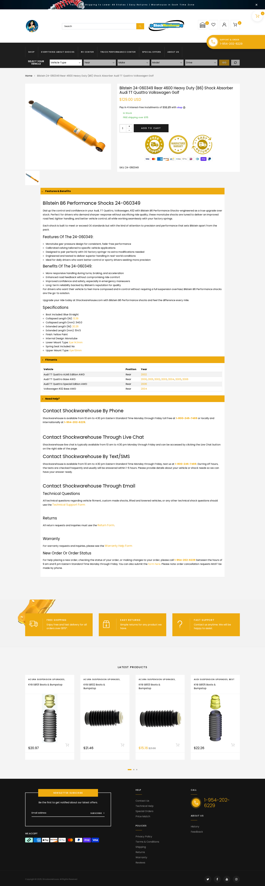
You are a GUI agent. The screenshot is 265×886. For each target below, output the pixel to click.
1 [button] (129, 769)
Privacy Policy (144, 836)
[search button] (140, 26)
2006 (185, 379)
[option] (68, 127)
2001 (150, 379)
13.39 (75, 318)
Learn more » (76, 628)
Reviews (140, 862)
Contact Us (142, 801)
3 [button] (136, 769)
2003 (164, 379)
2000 (144, 379)
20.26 (75, 326)
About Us (173, 51)
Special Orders (144, 811)
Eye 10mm (75, 350)
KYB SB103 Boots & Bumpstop (149, 686)
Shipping (141, 847)
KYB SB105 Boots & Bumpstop (205, 686)
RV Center (87, 51)
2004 (171, 379)
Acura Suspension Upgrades (46, 679)
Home (28, 75)
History (195, 826)
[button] (203, 25)
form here (154, 564)
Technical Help (145, 806)
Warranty (141, 857)
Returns (140, 852)
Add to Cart (151, 128)
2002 (144, 374)
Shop (31, 51)
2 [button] (133, 769)
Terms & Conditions (147, 841)
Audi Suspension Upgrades (211, 679)
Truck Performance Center (118, 51)
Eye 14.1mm (76, 342)
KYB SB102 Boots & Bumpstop (94, 686)
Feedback (197, 832)
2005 (178, 379)
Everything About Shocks (57, 51)
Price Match (143, 816)
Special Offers (151, 51)
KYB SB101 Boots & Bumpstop (45, 684)
